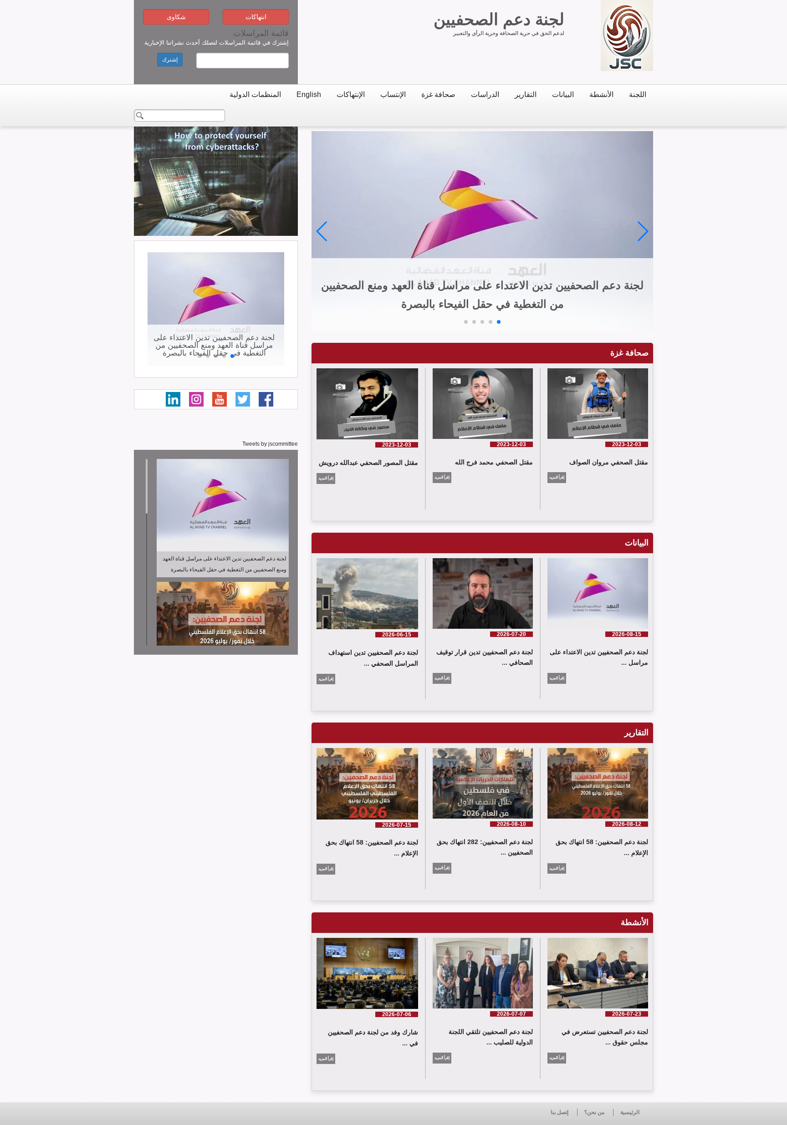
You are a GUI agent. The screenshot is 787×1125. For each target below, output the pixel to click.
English (308, 94)
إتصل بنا (559, 1112)
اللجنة (637, 94)
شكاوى (176, 16)
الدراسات (485, 94)
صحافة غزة (438, 94)
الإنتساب (393, 94)
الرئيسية (629, 1112)
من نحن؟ (594, 1112)
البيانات (563, 94)
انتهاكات (255, 16)
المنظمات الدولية (255, 94)
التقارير (526, 94)
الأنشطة (601, 94)
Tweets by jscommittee (270, 444)
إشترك (170, 59)
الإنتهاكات (351, 94)
